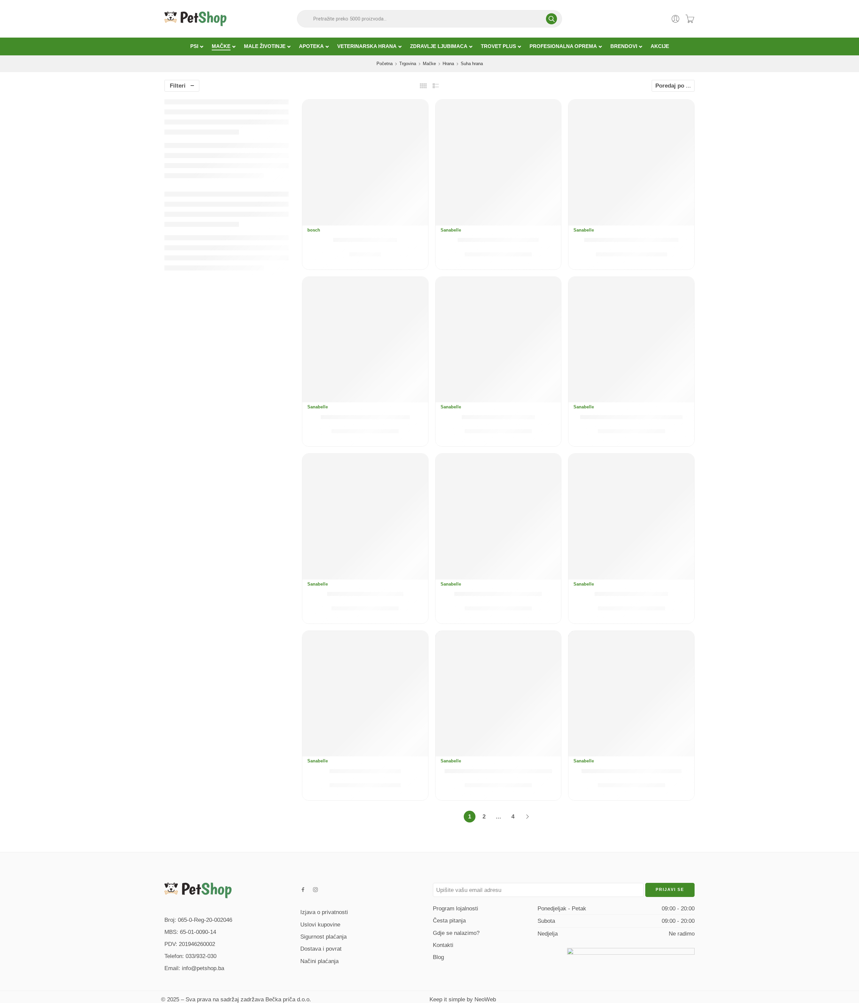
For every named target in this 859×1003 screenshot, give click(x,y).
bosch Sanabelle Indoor (631, 593)
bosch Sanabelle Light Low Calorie (498, 770)
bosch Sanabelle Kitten (365, 770)
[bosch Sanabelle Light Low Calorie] (498, 694)
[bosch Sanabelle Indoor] (631, 517)
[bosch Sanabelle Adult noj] (498, 162)
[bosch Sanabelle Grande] (365, 517)
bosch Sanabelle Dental (498, 416)
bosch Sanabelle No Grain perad (631, 770)
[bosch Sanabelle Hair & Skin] (498, 517)
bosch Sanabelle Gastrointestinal (631, 416)
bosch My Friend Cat (365, 239)
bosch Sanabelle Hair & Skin (498, 593)
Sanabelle (451, 230)
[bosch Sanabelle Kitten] (365, 694)
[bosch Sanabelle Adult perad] (365, 340)
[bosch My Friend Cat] (365, 162)
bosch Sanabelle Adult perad (365, 416)
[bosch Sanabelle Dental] (498, 340)
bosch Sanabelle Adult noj (498, 239)
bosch (313, 230)
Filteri (178, 86)
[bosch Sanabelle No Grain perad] (631, 694)
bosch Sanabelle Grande (365, 593)
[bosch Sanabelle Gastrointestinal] (631, 340)
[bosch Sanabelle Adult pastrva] (631, 162)
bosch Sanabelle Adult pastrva (631, 239)
